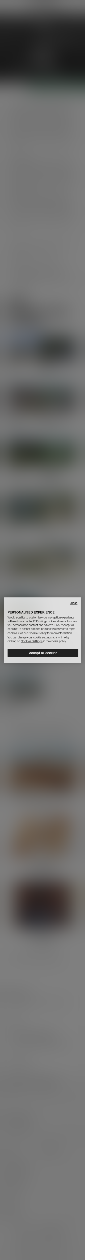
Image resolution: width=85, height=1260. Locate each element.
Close (73, 603)
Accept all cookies (43, 653)
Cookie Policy (38, 633)
